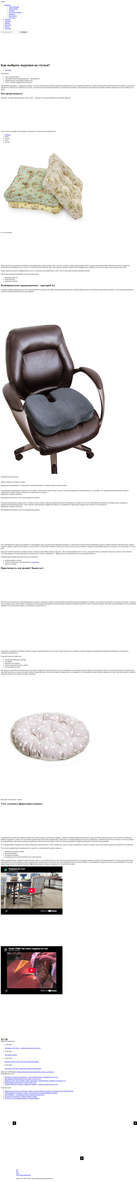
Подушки (12, 18)
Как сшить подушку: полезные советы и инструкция (23, 1068)
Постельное (13, 16)
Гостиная (8, 25)
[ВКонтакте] (2, 1039)
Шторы (7, 23)
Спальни (8, 21)
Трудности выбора (15, 12)
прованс (7, 135)
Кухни (7, 27)
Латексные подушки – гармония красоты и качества (23, 1048)
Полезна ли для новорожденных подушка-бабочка (22, 1098)
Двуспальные (13, 9)
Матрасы (12, 14)
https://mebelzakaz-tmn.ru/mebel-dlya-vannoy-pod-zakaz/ (35, 1072)
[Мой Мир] (6, 1039)
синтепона (35, 562)
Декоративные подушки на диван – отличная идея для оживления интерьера (31, 1093)
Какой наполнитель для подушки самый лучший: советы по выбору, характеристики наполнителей (39, 1091)
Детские (11, 10)
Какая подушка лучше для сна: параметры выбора (22, 1061)
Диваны (7, 19)
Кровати (8, 5)
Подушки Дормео (11, 1055)
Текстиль (8, 28)
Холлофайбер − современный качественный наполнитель (24, 1095)
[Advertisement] (68, 1169)
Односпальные (14, 7)
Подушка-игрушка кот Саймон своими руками (21, 1096)
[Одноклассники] (4, 1039)
